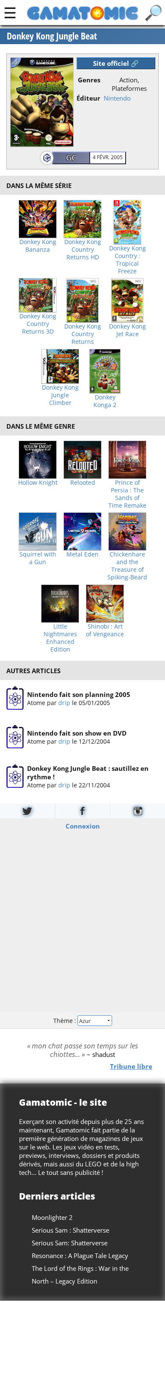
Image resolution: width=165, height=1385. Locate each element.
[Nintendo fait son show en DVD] (15, 737)
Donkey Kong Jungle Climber (60, 395)
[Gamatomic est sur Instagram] (137, 810)
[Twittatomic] (27, 810)
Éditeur (88, 98)
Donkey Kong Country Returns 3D (37, 323)
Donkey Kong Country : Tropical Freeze (127, 259)
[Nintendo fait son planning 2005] (15, 698)
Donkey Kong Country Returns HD (82, 249)
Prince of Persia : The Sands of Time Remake (127, 494)
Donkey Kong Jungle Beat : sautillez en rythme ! (87, 772)
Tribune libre (131, 1066)
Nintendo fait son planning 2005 (78, 694)
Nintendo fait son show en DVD (76, 733)
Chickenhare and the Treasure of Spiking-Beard (127, 566)
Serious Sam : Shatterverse (70, 1230)
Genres (89, 80)
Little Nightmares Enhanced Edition (60, 638)
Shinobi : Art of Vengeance (105, 630)
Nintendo (117, 98)
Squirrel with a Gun (37, 558)
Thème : (65, 1021)
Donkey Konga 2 (105, 401)
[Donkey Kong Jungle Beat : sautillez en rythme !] (15, 777)
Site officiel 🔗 (116, 63)
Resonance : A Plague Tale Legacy (80, 1255)
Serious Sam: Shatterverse (69, 1243)
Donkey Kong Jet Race (127, 330)
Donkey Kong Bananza (37, 245)
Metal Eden (82, 554)
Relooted (82, 482)
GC (71, 157)
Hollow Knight (38, 482)
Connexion (83, 826)
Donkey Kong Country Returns (82, 334)
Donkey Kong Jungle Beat (52, 36)
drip (64, 703)
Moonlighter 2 (52, 1217)
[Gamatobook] (82, 810)
